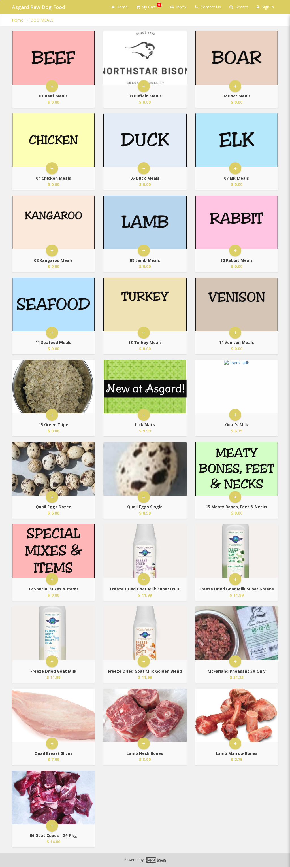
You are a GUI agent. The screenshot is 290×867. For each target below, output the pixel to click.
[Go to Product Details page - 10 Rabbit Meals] (236, 222)
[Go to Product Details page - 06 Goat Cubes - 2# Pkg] (53, 797)
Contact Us (210, 7)
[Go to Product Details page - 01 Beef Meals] (53, 58)
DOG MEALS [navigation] (42, 20)
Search (241, 7)
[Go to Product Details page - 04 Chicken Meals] (53, 140)
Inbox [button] (180, 7)
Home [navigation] (18, 20)
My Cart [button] (150, 6)
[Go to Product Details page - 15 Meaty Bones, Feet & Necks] (236, 469)
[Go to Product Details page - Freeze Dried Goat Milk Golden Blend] (144, 633)
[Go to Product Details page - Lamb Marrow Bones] (236, 715)
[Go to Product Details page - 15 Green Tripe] (53, 386)
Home (122, 7)
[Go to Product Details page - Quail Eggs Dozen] (53, 469)
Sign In (267, 7)
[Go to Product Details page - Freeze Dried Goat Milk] (53, 633)
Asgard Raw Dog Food (38, 7)
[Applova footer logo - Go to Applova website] (156, 860)
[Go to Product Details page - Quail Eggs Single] (144, 469)
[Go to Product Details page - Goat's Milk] (236, 386)
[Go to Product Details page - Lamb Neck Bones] (144, 715)
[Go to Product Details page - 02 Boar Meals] (236, 58)
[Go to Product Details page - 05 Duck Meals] (144, 140)
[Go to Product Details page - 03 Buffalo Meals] (144, 58)
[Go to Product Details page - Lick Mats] (144, 386)
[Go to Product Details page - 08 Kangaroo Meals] (53, 222)
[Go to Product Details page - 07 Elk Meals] (236, 140)
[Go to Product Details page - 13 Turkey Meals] (144, 304)
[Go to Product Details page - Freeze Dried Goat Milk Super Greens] (236, 551)
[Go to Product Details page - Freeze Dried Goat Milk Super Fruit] (144, 551)
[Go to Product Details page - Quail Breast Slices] (53, 715)
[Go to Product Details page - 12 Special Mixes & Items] (53, 551)
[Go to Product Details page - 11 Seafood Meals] (53, 304)
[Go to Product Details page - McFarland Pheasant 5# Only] (236, 633)
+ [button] (52, 86)
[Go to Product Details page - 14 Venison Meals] (236, 304)
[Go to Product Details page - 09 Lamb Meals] (144, 222)
